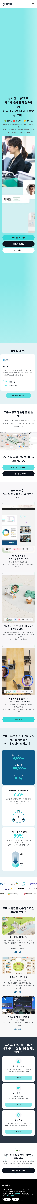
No (15, 1199)
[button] (33, 4)
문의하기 (18, 1131)
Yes (7, 1199)
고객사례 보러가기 (18, 395)
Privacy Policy (10, 1195)
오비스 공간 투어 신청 (18, 467)
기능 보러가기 (18, 719)
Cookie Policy (17, 1193)
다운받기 (18, 1104)
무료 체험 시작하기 (18, 237)
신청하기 (18, 1078)
